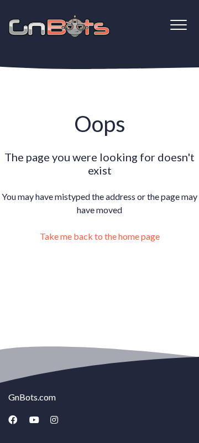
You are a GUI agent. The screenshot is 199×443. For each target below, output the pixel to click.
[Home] (59, 26)
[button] (178, 24)
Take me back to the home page (100, 236)
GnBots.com (32, 397)
